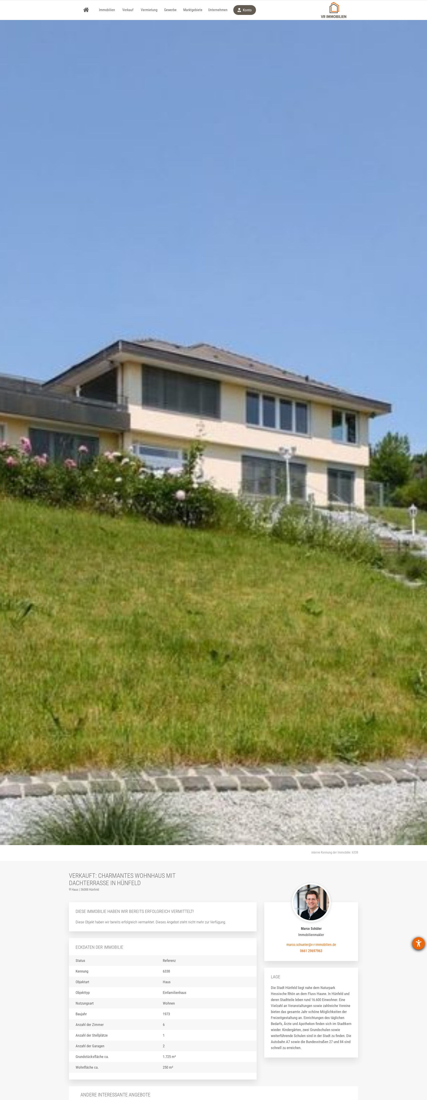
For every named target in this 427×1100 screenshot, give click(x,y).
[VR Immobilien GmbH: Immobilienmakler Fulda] (333, 10)
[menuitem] (86, 10)
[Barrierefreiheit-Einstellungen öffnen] (418, 943)
